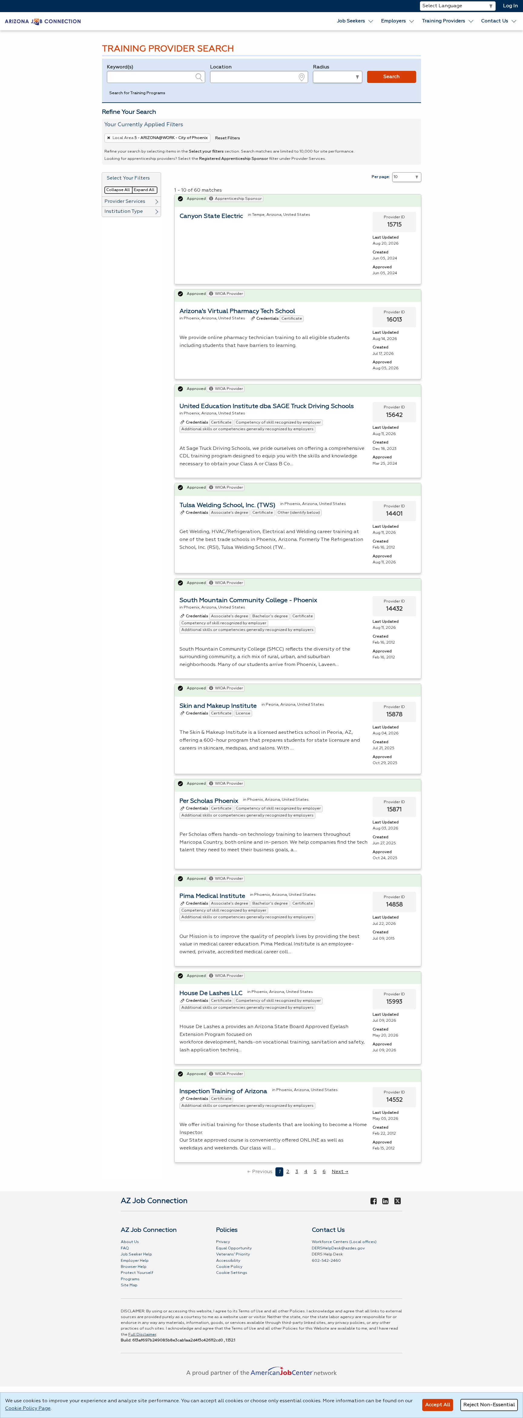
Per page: (381, 177)
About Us (130, 1242)
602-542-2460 (326, 1261)
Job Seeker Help (136, 1254)
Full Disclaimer (142, 1335)
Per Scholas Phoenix (208, 801)
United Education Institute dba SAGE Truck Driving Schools (266, 406)
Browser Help (133, 1267)
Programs (130, 1279)
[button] (137, 93)
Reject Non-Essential (489, 1405)
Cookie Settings (231, 1273)
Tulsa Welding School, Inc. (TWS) (227, 505)
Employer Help (135, 1261)
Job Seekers (351, 21)
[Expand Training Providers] (471, 21)
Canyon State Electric (211, 216)
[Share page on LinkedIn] (385, 1201)
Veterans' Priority (233, 1254)
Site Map (129, 1285)
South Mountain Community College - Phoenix (248, 600)
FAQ (125, 1248)
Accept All (437, 1405)
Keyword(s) (120, 67)
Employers (393, 21)
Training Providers (443, 21)
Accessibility (228, 1261)
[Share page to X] (397, 1201)
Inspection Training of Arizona (223, 1091)
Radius (321, 67)
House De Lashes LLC (210, 993)
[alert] (298, 200)
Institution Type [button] (123, 211)
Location (221, 67)
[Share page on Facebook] (373, 1201)
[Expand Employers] (412, 21)
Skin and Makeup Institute (218, 706)
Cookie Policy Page (28, 1408)
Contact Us (494, 21)
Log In (510, 6)
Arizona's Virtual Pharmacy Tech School (237, 311)
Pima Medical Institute (212, 896)
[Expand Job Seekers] (371, 21)
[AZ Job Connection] (43, 21)
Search (391, 76)
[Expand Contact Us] (514, 21)
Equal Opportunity (234, 1248)
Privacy (223, 1242)
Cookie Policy (229, 1267)
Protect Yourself (137, 1273)
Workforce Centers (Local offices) (344, 1242)
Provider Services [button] (124, 201)
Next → (340, 1171)
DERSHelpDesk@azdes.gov (338, 1248)
